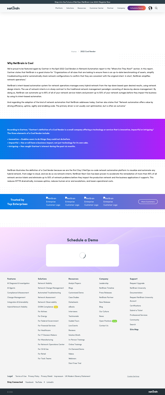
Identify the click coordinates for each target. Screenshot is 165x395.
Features (11, 279)
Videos (71, 354)
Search (133, 324)
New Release (104, 302)
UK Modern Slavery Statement (77, 376)
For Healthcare (44, 330)
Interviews (73, 311)
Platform (59, 8)
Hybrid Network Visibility (17, 307)
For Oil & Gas (43, 349)
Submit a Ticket (136, 310)
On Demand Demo (76, 349)
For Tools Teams (44, 358)
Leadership (103, 283)
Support (134, 279)
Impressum (58, 376)
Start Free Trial (75, 363)
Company (121, 8)
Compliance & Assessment (18, 292)
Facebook (29, 382)
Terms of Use (20, 376)
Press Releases (105, 292)
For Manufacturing (45, 339)
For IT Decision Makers (47, 335)
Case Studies (74, 297)
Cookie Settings (133, 376)
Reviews (72, 330)
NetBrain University (138, 288)
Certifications (135, 305)
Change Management (16, 297)
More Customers (148, 201)
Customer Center (96, 8)
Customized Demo (76, 292)
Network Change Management (51, 288)
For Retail (42, 354)
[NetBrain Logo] (13, 6)
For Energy (42, 316)
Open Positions (107, 321)
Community (134, 320)
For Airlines (42, 311)
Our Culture (104, 311)
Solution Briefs (74, 335)
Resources (82, 8)
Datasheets (73, 302)
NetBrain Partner (106, 297)
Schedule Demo (136, 8)
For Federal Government (48, 321)
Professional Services (138, 315)
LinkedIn (50, 382)
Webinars (72, 358)
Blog (101, 307)
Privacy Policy (33, 376)
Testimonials (74, 316)
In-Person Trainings (77, 339)
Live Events (73, 325)
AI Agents (11, 288)
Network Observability (47, 302)
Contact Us (103, 325)
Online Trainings (75, 344)
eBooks (72, 307)
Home (74, 51)
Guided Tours (74, 321)
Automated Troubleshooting (49, 292)
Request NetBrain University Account (141, 299)
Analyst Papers (75, 283)
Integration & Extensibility (17, 302)
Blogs (71, 288)
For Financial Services (47, 325)
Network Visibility (45, 283)
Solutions (70, 8)
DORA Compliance (47, 307)
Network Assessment (46, 297)
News (101, 316)
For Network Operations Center (51, 344)
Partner (110, 8)
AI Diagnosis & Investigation (18, 283)
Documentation (136, 292)
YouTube (38, 382)
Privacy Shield (46, 376)
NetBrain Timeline (106, 288)
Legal (10, 376)
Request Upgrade (137, 283)
